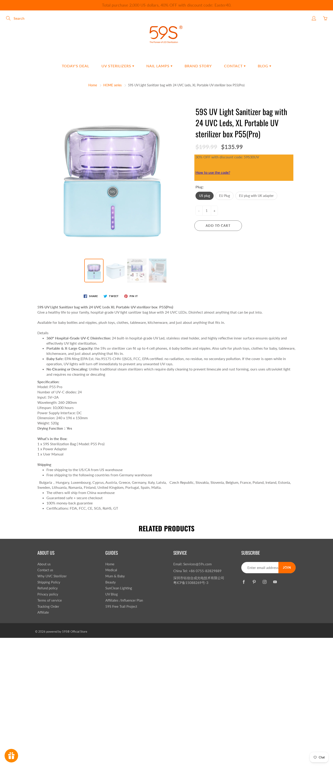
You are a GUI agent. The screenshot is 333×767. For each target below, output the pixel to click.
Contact (234, 66)
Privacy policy (47, 594)
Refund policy (47, 588)
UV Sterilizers (116, 66)
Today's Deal (75, 66)
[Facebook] (244, 582)
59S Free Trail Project (121, 606)
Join (287, 567)
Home (92, 85)
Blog (263, 66)
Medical (111, 570)
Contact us (45, 570)
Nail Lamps (158, 66)
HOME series (112, 85)
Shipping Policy (48, 582)
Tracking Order (48, 606)
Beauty (110, 582)
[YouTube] (275, 582)
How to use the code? (212, 172)
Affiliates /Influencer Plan (124, 600)
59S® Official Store (74, 631)
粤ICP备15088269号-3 (190, 583)
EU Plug (224, 196)
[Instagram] (264, 582)
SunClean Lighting (118, 588)
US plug (204, 196)
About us (44, 564)
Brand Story (198, 66)
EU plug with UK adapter (256, 196)
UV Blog (111, 594)
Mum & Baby (115, 576)
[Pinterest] (254, 582)
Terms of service (49, 600)
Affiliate (43, 612)
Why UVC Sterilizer (52, 576)
